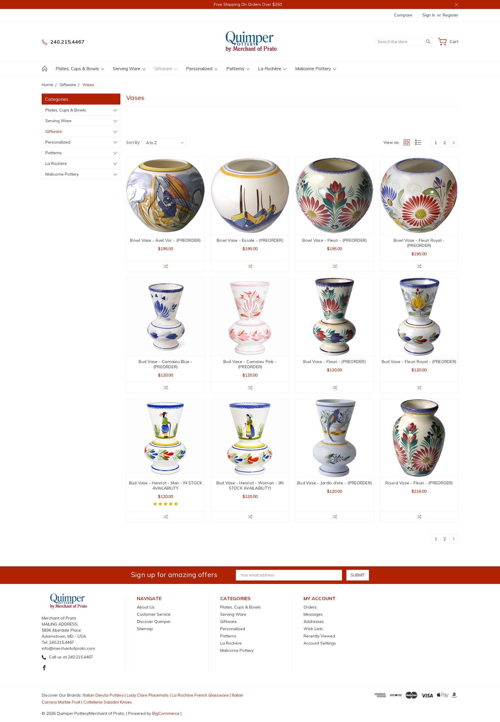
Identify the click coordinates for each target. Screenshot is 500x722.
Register (450, 15)
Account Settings (320, 643)
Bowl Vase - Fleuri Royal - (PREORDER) (419, 243)
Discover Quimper (154, 621)
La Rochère (270, 68)
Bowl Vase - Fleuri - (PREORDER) (334, 240)
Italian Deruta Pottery (103, 695)
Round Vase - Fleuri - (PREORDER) (419, 482)
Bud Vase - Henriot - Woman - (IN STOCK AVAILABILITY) (250, 485)
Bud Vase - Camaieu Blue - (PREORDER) (165, 364)
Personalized (200, 68)
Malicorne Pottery (313, 68)
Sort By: (133, 142)
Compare (403, 15)
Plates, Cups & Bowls (78, 68)
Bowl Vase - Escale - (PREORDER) (250, 240)
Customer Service (153, 614)
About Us (146, 607)
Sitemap (145, 628)
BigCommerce (165, 713)
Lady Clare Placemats (148, 695)
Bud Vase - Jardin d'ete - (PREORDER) (334, 482)
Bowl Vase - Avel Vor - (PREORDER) (165, 240)
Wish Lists (313, 628)
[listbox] (164, 143)
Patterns (235, 68)
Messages (313, 614)
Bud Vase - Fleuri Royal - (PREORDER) (419, 361)
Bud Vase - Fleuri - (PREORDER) (334, 361)
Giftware (163, 68)
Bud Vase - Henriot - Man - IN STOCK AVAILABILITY (165, 485)
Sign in (428, 15)
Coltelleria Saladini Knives (107, 702)
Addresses (314, 621)
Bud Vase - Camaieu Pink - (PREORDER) (250, 364)
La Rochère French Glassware (200, 695)
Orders (310, 607)
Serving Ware (127, 68)
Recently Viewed (319, 636)
